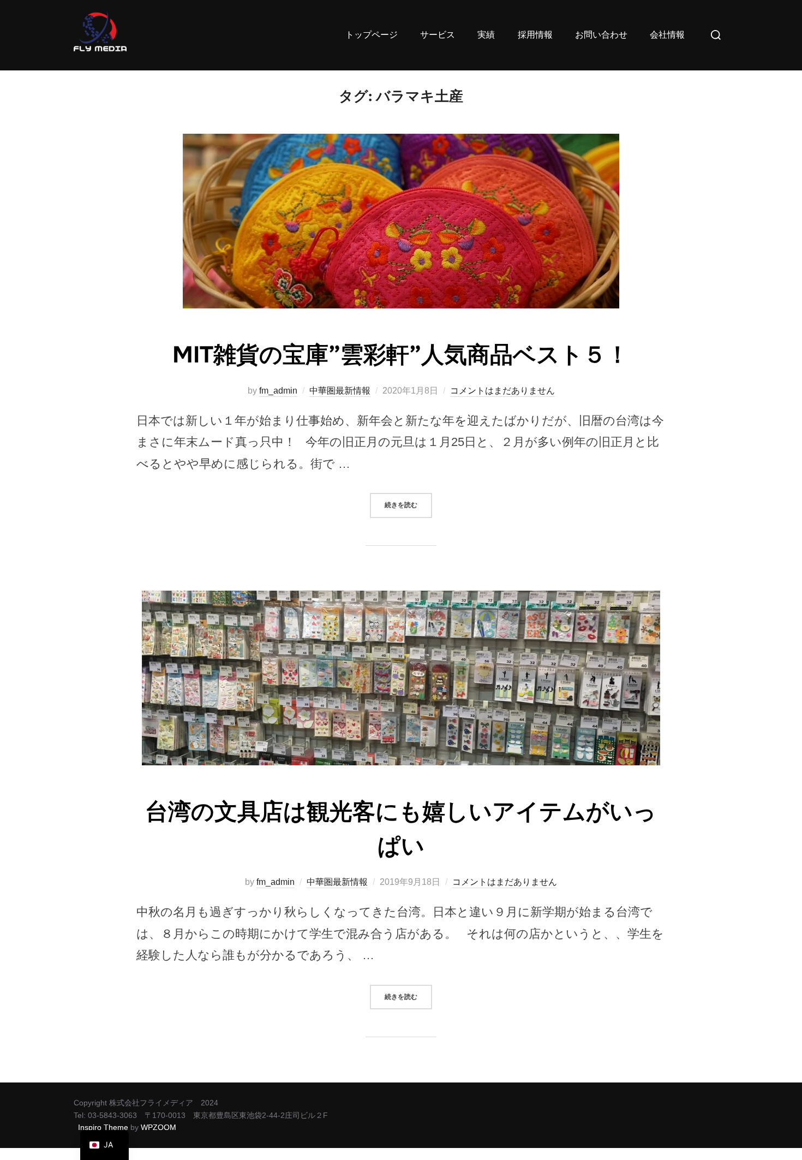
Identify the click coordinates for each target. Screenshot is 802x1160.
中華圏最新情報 (339, 390)
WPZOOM (158, 1127)
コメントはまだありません (502, 390)
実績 (486, 34)
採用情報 (535, 34)
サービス (437, 34)
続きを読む (408, 501)
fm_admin (278, 390)
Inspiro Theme (103, 1127)
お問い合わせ (601, 34)
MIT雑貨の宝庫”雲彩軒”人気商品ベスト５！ (400, 355)
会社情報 (667, 34)
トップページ (371, 34)
